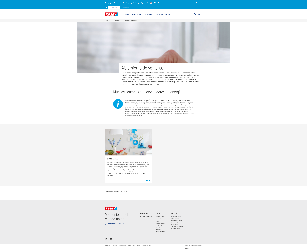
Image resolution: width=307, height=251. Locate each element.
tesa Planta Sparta (160, 225)
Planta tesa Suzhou (160, 223)
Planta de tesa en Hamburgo (160, 220)
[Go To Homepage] (106, 7)
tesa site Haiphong (160, 231)
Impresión (107, 245)
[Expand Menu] (101, 14)
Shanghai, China (175, 218)
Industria (126, 8)
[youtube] (111, 239)
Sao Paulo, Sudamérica (177, 226)
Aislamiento (117, 20)
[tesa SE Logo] (111, 14)
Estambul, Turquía (175, 228)
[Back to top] (201, 208)
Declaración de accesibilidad (119, 245)
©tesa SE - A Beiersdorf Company (193, 245)
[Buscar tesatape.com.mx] (195, 14)
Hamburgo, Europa (176, 216)
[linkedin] (106, 239)
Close (198, 3)
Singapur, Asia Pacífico (176, 220)
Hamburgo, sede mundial (146, 216)
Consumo (114, 8)
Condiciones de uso (147, 245)
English (160, 3)
